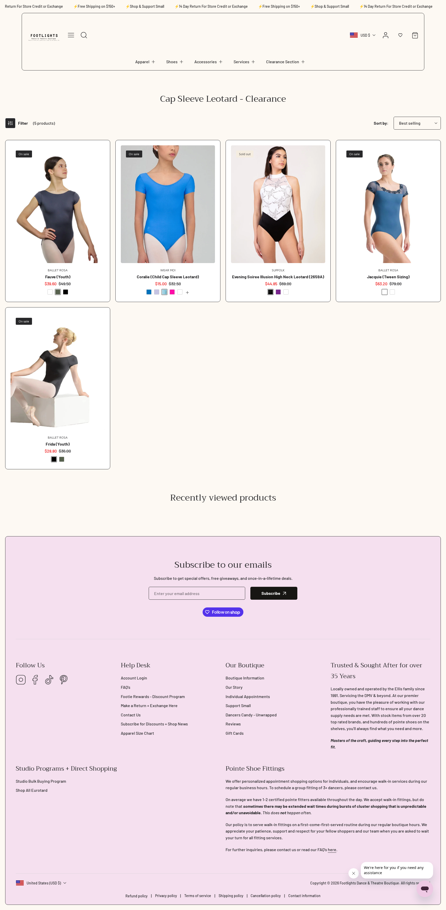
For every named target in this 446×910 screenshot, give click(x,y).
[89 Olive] (57, 292)
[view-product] (187, 292)
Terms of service (197, 895)
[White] (286, 292)
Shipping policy (231, 895)
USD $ (365, 35)
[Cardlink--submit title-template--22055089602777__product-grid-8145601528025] (58, 204)
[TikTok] (49, 680)
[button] (145, 61)
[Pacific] (164, 292)
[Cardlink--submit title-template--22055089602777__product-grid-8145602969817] (58, 371)
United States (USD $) (44, 883)
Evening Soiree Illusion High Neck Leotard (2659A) (278, 276)
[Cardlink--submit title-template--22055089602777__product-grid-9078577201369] (168, 204)
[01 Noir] (65, 292)
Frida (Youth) (58, 443)
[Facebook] (35, 680)
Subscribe (270, 593)
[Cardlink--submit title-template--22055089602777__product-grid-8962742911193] (278, 204)
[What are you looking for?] (84, 35)
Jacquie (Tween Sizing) (388, 276)
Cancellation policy (266, 895)
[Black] (270, 292)
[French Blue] (149, 292)
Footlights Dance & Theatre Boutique (369, 883)
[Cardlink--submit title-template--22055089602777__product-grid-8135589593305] (388, 204)
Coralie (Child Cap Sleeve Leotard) (168, 276)
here (332, 849)
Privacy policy (166, 895)
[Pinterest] (63, 680)
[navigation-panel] (71, 35)
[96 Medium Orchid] (392, 292)
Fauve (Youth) (57, 276)
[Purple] (278, 292)
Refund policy (136, 896)
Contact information (304, 895)
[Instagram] (21, 680)
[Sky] (179, 292)
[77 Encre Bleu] (50, 292)
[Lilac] (156, 292)
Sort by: (381, 123)
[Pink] (172, 292)
